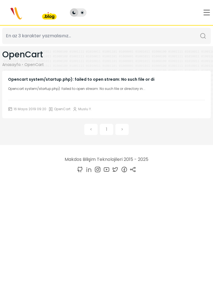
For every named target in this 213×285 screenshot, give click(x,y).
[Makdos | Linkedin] (87, 170)
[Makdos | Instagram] (96, 170)
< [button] (91, 129)
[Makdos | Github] (80, 170)
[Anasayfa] (29, 12)
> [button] (122, 129)
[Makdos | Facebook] (123, 170)
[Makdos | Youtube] (105, 170)
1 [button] (106, 129)
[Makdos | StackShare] (132, 170)
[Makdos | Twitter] (114, 170)
